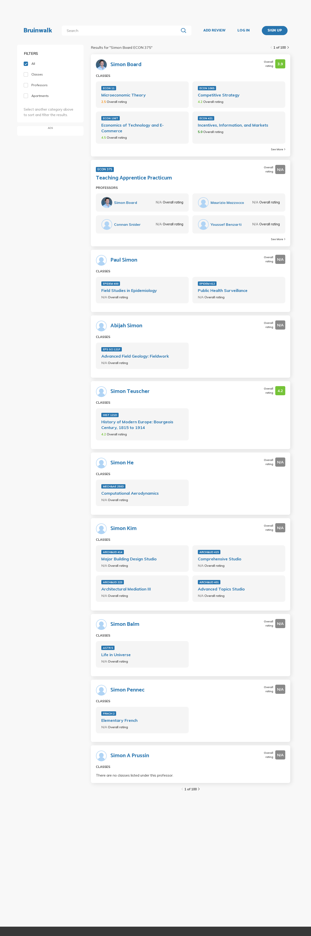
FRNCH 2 (109, 713)
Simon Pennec (127, 690)
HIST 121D (110, 415)
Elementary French (119, 720)
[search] (121, 31)
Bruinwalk (37, 31)
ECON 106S (206, 88)
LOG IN (243, 31)
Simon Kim (123, 529)
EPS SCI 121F (111, 349)
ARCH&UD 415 (209, 552)
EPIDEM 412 (207, 283)
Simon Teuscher (130, 391)
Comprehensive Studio (219, 559)
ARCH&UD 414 (112, 552)
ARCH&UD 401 (209, 582)
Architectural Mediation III (126, 589)
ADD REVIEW (214, 31)
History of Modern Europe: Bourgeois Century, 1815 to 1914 (137, 424)
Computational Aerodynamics (130, 493)
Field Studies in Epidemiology (129, 290)
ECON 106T (110, 118)
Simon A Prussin (129, 756)
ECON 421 (206, 118)
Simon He (122, 463)
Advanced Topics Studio (221, 589)
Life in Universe (116, 654)
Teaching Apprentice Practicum (134, 178)
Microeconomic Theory (123, 95)
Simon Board (126, 65)
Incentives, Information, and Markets (233, 125)
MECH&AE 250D (113, 486)
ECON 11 (109, 88)
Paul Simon (123, 260)
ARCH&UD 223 (112, 582)
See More (277, 149)
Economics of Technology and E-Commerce (132, 127)
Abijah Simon (126, 326)
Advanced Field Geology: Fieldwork (135, 356)
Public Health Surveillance (222, 290)
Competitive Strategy (219, 95)
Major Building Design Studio (129, 559)
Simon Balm (124, 624)
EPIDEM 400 (110, 283)
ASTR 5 (108, 648)
